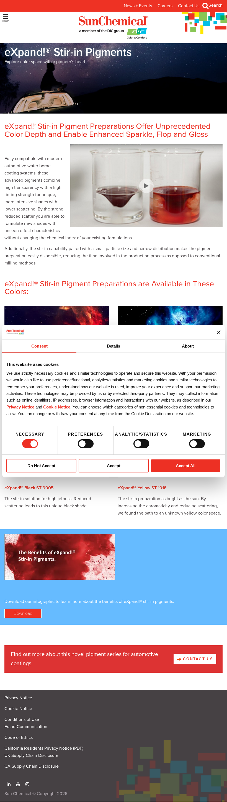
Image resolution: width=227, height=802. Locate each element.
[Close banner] (219, 332)
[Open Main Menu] (5, 18)
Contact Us (188, 6)
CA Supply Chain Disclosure (31, 766)
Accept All (185, 465)
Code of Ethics (18, 737)
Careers (165, 6)
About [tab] (188, 346)
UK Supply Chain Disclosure (31, 755)
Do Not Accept (41, 465)
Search (215, 5)
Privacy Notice (20, 407)
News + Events (138, 6)
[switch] (86, 443)
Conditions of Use (21, 719)
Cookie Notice (18, 708)
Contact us (197, 659)
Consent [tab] (39, 346)
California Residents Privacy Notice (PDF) (43, 748)
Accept (113, 465)
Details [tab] (113, 346)
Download (23, 613)
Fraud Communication (25, 726)
